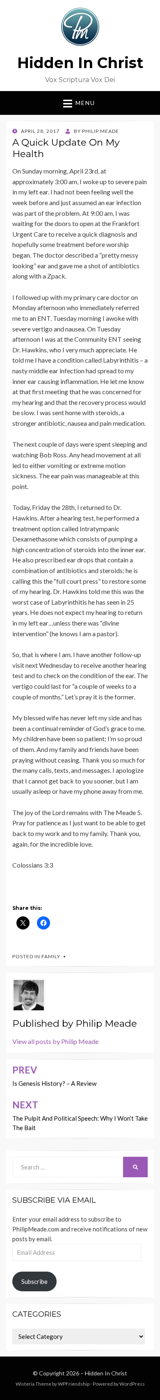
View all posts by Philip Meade (55, 1041)
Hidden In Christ (80, 63)
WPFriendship (73, 1384)
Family (50, 956)
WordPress (132, 1384)
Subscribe (34, 1281)
